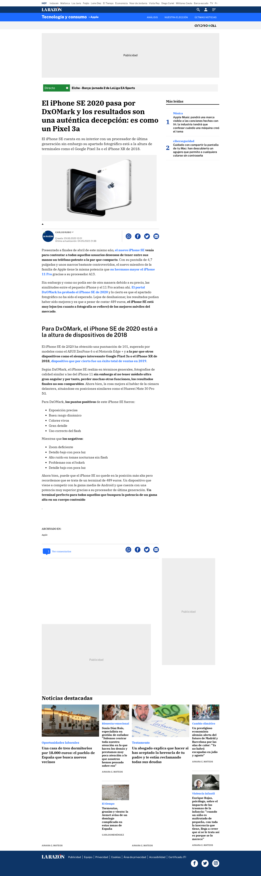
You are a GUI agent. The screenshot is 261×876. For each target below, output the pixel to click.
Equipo (88, 857)
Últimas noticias (206, 17)
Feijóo (86, 3)
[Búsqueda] (198, 9)
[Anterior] (112, 15)
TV (211, 3)
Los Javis (76, 3)
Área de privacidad (135, 857)
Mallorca (65, 3)
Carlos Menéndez (113, 835)
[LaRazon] (64, 9)
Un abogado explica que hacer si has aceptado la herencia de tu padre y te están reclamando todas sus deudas (160, 755)
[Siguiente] (219, 19)
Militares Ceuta (184, 3)
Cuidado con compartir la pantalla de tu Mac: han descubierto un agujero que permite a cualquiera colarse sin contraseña (196, 150)
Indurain (54, 3)
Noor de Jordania (138, 3)
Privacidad (101, 857)
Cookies (116, 857)
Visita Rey (154, 3)
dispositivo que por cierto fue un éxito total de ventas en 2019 (98, 361)
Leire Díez (96, 3)
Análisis (152, 17)
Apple (94, 17)
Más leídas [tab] (174, 101)
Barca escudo (201, 3)
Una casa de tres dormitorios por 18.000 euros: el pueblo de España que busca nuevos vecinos (68, 755)
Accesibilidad (157, 857)
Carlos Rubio (63, 232)
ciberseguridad (183, 141)
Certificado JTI (177, 857)
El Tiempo (108, 3)
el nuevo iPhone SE (130, 250)
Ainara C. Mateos (52, 845)
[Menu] (215, 9)
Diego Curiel (167, 3)
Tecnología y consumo (64, 16)
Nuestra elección (176, 17)
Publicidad (74, 857)
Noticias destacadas (67, 698)
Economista (121, 3)
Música (178, 113)
